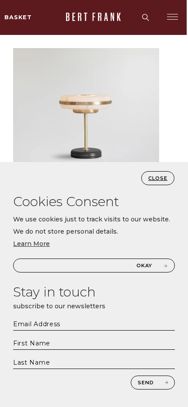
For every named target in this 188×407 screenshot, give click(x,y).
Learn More (31, 244)
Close (157, 178)
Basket (18, 17)
